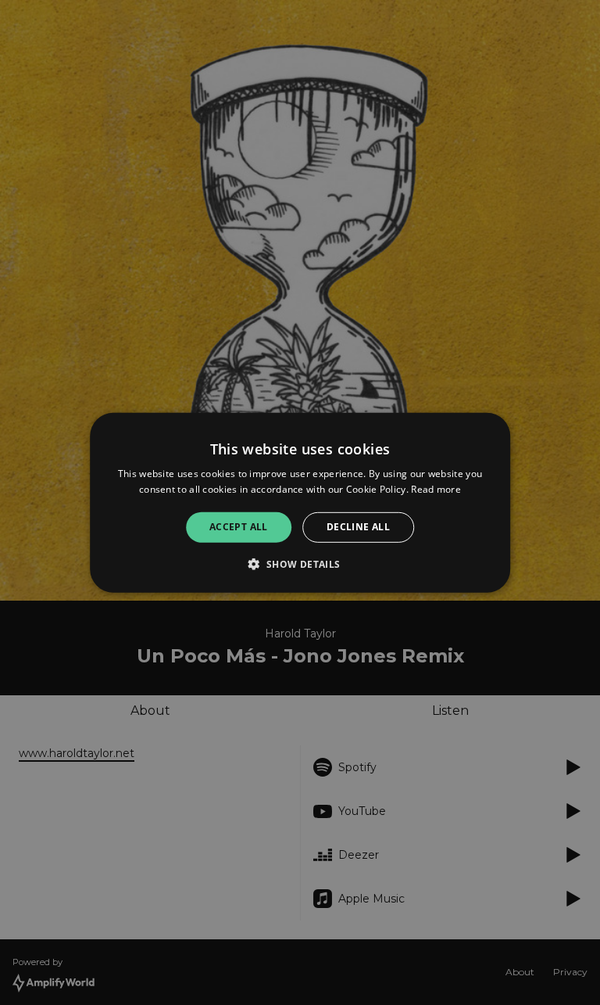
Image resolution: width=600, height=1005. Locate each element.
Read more (436, 489)
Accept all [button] (238, 526)
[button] (299, 564)
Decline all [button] (358, 526)
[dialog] (300, 502)
